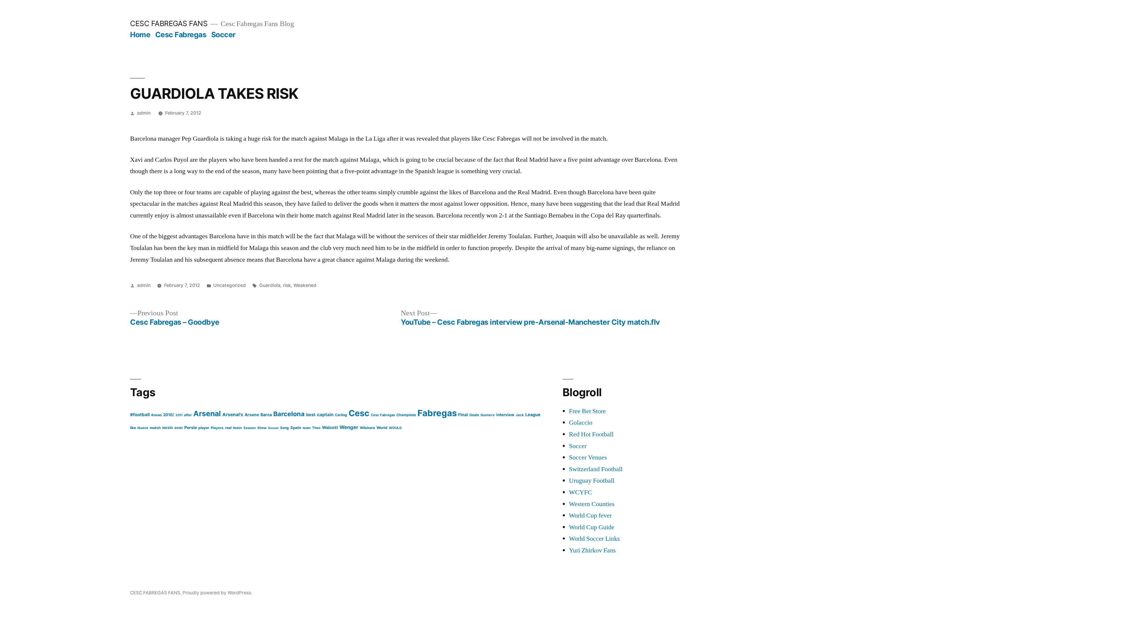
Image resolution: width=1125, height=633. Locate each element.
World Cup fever (590, 515)
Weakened (305, 285)
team (307, 428)
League (533, 414)
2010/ (168, 414)
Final (463, 414)
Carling (341, 415)
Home (140, 34)
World (381, 428)
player (203, 428)
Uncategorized (229, 285)
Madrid (142, 428)
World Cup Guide (591, 527)
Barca (266, 414)
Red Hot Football (591, 434)
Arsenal (207, 413)
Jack (520, 415)
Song (284, 428)
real (228, 428)
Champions (406, 415)
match (155, 428)
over (178, 427)
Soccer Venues (588, 457)
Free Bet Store (587, 411)
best (311, 414)
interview (505, 414)
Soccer (223, 34)
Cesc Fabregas (181, 34)
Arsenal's (232, 414)
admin (144, 113)
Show (262, 428)
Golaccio (580, 422)
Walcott (330, 427)
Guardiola (269, 285)
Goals (474, 415)
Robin (237, 428)
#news (156, 415)
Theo (316, 428)
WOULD (395, 428)
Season (249, 428)
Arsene (252, 414)
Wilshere (367, 428)
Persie (190, 427)
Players (217, 428)
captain (325, 414)
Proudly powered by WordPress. (217, 592)
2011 (179, 415)
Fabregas (437, 413)
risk (287, 285)
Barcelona (289, 414)
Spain (295, 427)
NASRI (167, 428)
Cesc (359, 413)
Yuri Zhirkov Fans (592, 550)
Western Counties (592, 504)
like (133, 428)
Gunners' (487, 415)
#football (140, 414)
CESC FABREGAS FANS (168, 23)
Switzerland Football (596, 469)
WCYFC (580, 492)
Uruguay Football (591, 481)
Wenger (349, 427)
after (188, 415)
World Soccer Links (594, 539)
